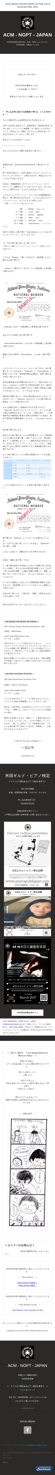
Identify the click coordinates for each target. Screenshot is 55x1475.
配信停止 (6, 1462)
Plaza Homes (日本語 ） (27, 1283)
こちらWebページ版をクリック (36, 1445)
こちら (16, 638)
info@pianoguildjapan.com (12, 1024)
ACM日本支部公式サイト (27, 1013)
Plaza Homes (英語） (28, 1285)
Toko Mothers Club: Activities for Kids (27, 1310)
